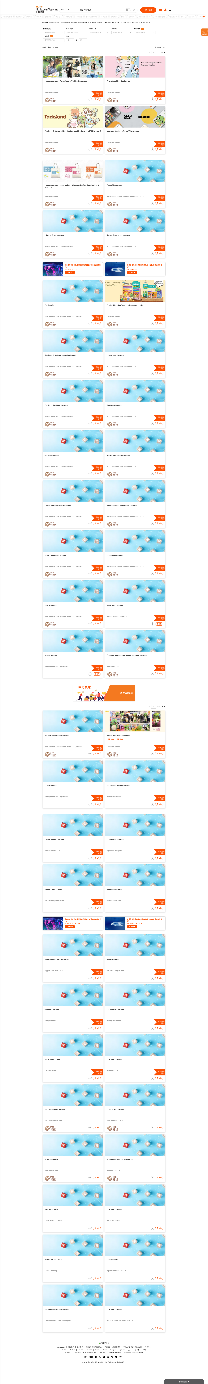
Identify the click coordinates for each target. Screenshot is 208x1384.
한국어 (137, 1350)
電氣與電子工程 (117, 22)
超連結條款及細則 (90, 1352)
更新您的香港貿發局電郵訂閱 (133, 1347)
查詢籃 (184, 1382)
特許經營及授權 (54, 22)
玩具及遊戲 (127, 22)
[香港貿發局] (104, 1343)
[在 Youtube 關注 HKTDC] (116, 1357)
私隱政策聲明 (77, 1352)
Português (113, 1350)
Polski (105, 1350)
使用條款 (67, 1352)
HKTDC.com (61, 1347)
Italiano (97, 1350)
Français (89, 1350)
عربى (129, 1350)
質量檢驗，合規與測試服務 (80, 22)
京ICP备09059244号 (115, 1352)
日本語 (144, 1350)
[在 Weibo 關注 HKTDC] (108, 1357)
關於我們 (71, 1347)
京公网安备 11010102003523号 (133, 1352)
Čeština (64, 1350)
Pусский (122, 1350)
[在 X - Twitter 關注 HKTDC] (100, 1357)
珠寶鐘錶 (108, 22)
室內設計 (100, 22)
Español (80, 1350)
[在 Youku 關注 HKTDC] (120, 1357)
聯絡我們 (80, 1347)
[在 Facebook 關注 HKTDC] (96, 1357)
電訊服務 (93, 22)
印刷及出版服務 (144, 22)
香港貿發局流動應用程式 (94, 1347)
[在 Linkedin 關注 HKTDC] (104, 1357)
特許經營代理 (65, 22)
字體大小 (148, 1347)
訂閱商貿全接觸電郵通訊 (112, 1347)
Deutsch (72, 1350)
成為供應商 (148, 10)
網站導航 (102, 1352)
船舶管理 (135, 22)
